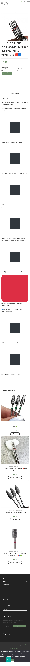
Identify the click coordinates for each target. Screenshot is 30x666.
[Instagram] (10, 635)
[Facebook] (5, 635)
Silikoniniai (20, 510)
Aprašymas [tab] (15, 93)
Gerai (8, 660)
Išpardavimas (6, 584)
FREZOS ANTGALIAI (19, 83)
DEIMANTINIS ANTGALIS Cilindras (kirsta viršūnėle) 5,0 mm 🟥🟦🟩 (15, 554)
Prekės (4, 581)
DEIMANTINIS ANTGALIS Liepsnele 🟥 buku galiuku (15, 469)
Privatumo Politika (7, 606)
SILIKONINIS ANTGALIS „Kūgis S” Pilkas (15, 512)
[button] (15, 12)
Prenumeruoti (19, 626)
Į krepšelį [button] (15, 434)
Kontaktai (5, 612)
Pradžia (4, 578)
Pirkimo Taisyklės (7, 602)
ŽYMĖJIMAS (5, 68)
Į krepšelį (6, 73)
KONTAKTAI (6, 594)
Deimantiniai (11, 83)
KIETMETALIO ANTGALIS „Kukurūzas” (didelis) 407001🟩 (15, 426)
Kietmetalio (19, 423)
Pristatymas (5, 587)
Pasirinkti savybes (15, 477)
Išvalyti (21, 68)
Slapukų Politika (7, 609)
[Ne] (12, 660)
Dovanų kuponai (7, 591)
